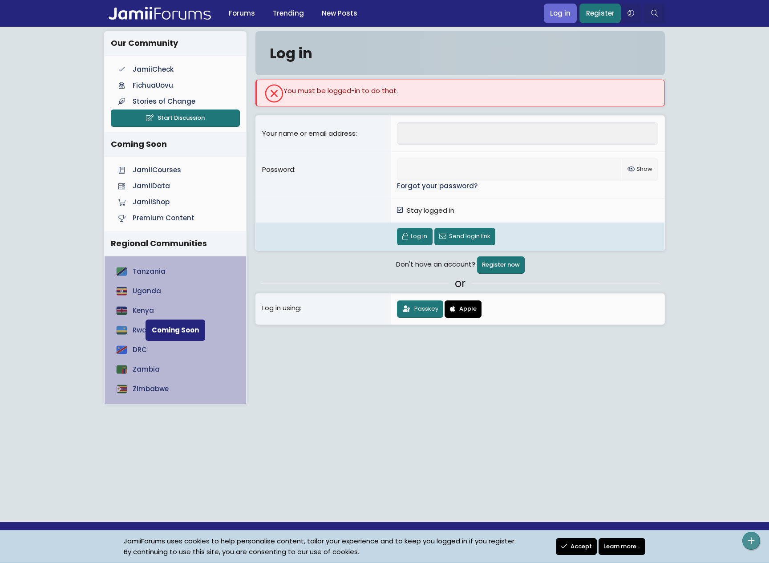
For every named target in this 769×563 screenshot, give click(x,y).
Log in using (281, 307)
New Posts (339, 13)
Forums (242, 13)
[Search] (654, 13)
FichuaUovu (153, 85)
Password (278, 169)
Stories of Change (164, 101)
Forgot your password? (437, 185)
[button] (630, 13)
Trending (288, 13)
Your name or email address (309, 133)
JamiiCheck (153, 69)
